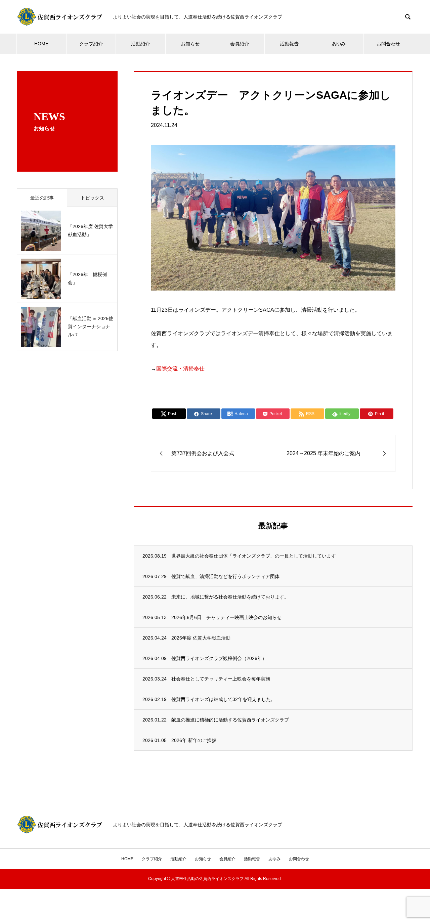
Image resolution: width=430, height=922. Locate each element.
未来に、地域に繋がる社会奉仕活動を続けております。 (230, 597)
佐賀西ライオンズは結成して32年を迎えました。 (223, 699)
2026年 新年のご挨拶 (193, 740)
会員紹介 (239, 43)
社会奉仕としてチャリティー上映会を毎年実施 (220, 679)
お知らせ (190, 43)
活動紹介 (140, 43)
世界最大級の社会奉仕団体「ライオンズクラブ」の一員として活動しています (253, 556)
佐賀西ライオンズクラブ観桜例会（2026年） (219, 658)
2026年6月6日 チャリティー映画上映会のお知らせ (226, 617)
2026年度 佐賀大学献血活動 (200, 638)
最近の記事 (42, 198)
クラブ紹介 (91, 43)
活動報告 (289, 43)
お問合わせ (388, 43)
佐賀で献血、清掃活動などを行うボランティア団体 (225, 576)
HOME (41, 43)
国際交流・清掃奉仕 (180, 368)
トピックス (92, 198)
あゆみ (339, 43)
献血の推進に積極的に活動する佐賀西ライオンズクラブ (230, 719)
